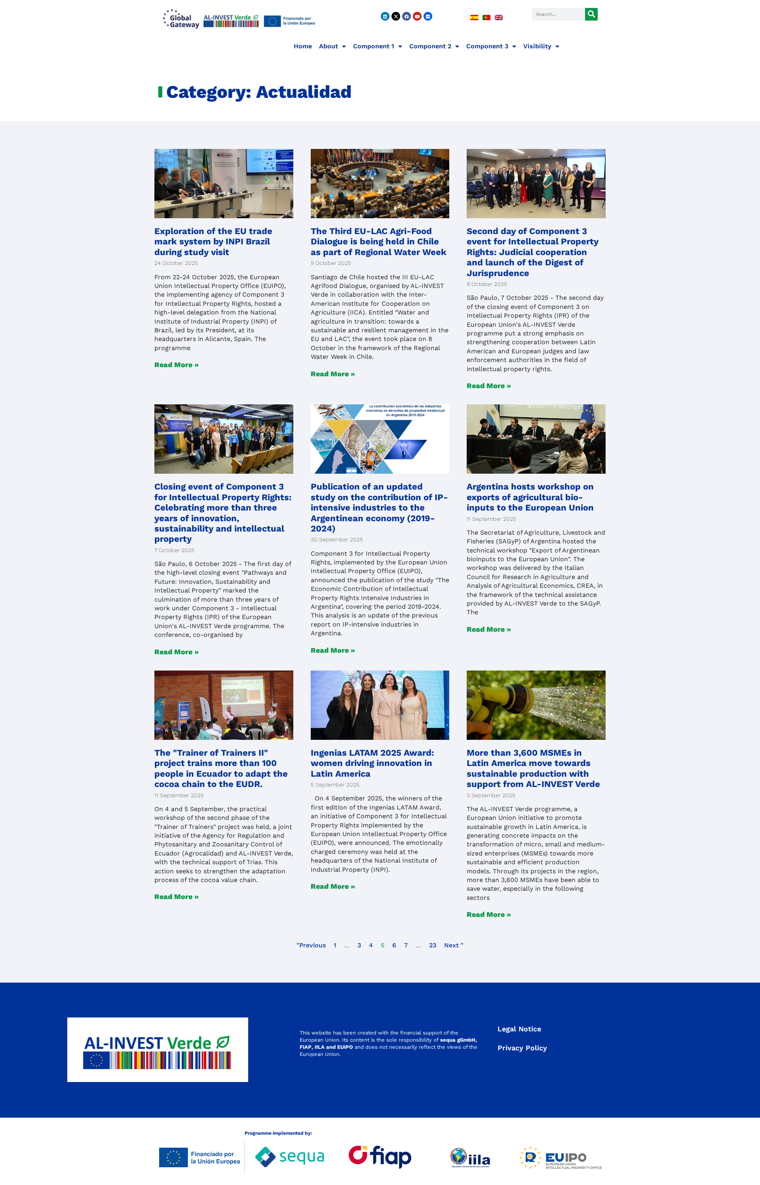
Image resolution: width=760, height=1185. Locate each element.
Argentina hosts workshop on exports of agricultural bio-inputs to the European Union (530, 497)
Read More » (176, 364)
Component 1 (373, 46)
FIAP (306, 1047)
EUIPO (345, 1047)
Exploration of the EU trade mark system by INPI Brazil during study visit (213, 241)
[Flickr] (428, 16)
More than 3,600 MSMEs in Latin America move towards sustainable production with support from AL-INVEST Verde (533, 768)
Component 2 (430, 46)
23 (432, 945)
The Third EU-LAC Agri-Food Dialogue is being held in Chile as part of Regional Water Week (378, 241)
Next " (454, 945)
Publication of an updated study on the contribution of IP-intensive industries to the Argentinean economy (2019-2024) (379, 507)
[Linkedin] (385, 16)
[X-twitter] (395, 16)
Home (303, 46)
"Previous (311, 945)
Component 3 (487, 46)
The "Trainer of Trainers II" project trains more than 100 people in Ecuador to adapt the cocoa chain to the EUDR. (221, 768)
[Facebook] (406, 16)
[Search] (591, 14)
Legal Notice (519, 1029)
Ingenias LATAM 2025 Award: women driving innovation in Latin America (372, 763)
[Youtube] (417, 16)
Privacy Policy (522, 1048)
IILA (319, 1047)
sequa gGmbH (457, 1040)
